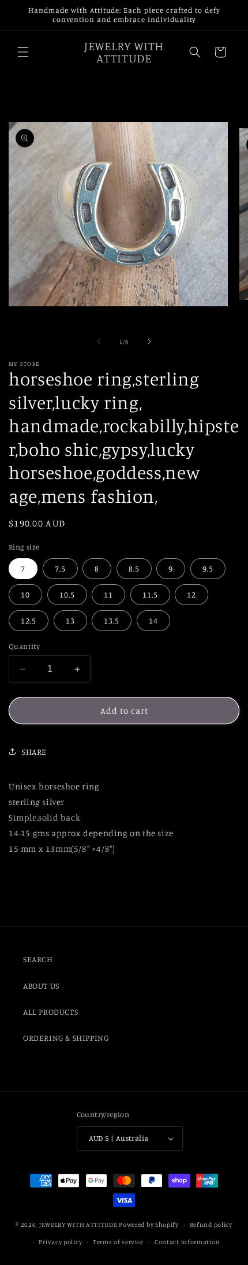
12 (191, 594)
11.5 (150, 594)
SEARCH (38, 959)
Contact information (187, 1242)
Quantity (24, 646)
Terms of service (118, 1242)
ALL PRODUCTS (50, 1012)
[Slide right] (149, 341)
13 (70, 620)
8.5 (134, 568)
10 (25, 594)
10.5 (67, 594)
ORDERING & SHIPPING (65, 1038)
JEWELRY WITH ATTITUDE (78, 1225)
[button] (23, 52)
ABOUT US (41, 986)
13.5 (111, 620)
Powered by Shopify (149, 1225)
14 (153, 620)
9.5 (207, 568)
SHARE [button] (34, 751)
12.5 (28, 620)
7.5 (60, 568)
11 (108, 594)
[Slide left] (98, 341)
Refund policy (211, 1225)
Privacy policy (60, 1242)
